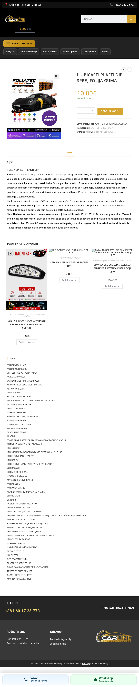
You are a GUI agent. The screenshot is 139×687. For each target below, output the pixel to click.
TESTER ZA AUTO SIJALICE (19, 571)
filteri (88, 131)
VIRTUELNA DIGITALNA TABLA (22, 372)
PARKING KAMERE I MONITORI (22, 416)
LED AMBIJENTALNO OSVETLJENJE (24, 531)
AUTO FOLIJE (13, 483)
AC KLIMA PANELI (16, 376)
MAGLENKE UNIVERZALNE (20, 479)
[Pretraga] (131, 19)
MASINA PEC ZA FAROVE (19, 578)
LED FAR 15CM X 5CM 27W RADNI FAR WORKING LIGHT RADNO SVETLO (27, 324)
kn (93, 131)
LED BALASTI (13, 467)
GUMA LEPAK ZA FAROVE (19, 574)
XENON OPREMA (15, 388)
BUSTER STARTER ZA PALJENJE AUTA (25, 527)
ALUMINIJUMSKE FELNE (19, 404)
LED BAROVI (13, 460)
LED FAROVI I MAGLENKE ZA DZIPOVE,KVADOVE (31, 463)
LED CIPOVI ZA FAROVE (18, 539)
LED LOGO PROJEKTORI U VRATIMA (24, 511)
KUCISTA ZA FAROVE (17, 428)
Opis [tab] (69, 152)
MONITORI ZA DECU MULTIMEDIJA (24, 384)
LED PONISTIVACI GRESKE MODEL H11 (69, 264)
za (113, 131)
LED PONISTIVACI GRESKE (69, 258)
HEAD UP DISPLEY (16, 543)
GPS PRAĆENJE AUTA (17, 559)
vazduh (107, 131)
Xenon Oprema (70, 52)
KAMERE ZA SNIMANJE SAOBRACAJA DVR (27, 523)
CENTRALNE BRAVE (16, 432)
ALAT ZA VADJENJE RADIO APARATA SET (26, 491)
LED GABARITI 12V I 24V (19, 507)
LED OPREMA (13, 392)
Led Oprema (90, 52)
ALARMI (11, 436)
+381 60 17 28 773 (22, 611)
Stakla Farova (50, 52)
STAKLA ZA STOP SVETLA (19, 424)
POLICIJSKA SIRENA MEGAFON (22, 503)
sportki (99, 131)
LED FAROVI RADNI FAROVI (34, 315)
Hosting (86, 663)
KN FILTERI (12, 555)
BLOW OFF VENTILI (16, 551)
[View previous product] (123, 69)
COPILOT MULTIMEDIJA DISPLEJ (23, 380)
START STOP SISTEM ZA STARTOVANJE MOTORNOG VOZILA (36, 440)
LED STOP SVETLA (16, 408)
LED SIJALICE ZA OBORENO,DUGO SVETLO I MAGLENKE (34, 452)
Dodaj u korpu (110, 111)
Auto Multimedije (29, 52)
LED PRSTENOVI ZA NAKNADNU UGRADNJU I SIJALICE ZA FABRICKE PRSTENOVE (46, 515)
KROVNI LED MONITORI (19, 396)
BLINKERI (11, 499)
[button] (56, 76)
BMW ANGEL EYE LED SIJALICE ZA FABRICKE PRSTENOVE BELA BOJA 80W (112, 268)
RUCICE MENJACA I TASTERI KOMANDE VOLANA (31, 400)
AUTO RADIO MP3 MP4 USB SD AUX (25, 444)
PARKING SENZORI (16, 412)
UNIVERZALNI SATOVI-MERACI (22, 547)
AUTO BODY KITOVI (16, 364)
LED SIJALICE (13, 448)
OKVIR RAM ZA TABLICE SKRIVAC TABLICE (27, 567)
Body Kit (10, 52)
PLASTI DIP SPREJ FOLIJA (101, 127)
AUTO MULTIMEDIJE (17, 368)
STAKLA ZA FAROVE (16, 420)
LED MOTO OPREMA (17, 471)
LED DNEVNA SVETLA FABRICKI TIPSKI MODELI (30, 535)
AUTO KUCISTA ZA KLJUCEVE (21, 519)
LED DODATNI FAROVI (18, 314)
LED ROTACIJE (13, 495)
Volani (105, 52)
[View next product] (129, 69)
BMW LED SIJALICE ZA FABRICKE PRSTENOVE (112, 260)
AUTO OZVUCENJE (16, 487)
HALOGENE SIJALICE (17, 475)
